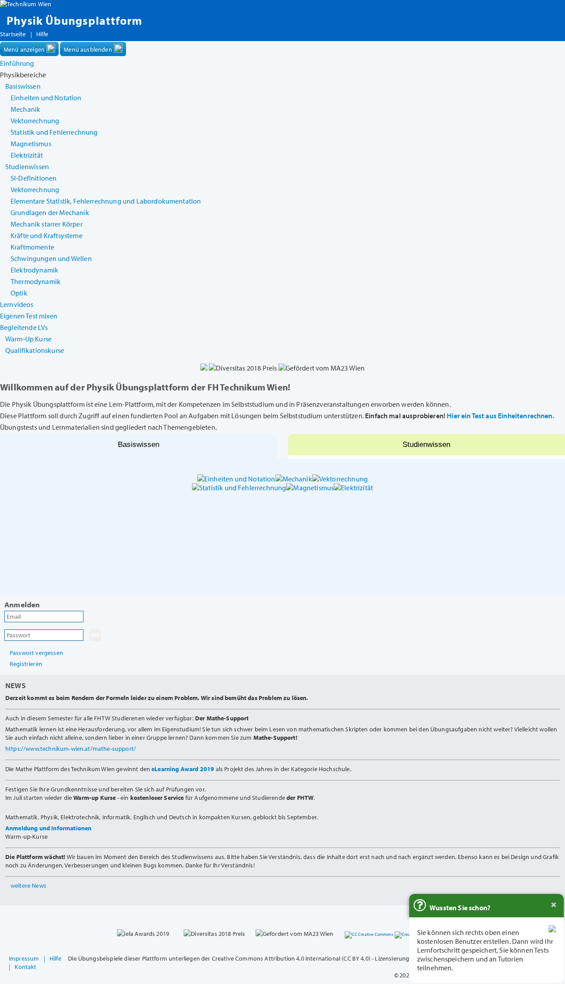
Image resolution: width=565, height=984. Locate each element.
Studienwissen (426, 444)
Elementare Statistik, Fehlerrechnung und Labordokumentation (106, 201)
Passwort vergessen (36, 652)
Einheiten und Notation (46, 97)
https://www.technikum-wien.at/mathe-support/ (70, 748)
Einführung (17, 63)
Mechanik (25, 109)
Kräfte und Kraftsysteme (47, 235)
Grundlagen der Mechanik (50, 212)
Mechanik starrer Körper (47, 224)
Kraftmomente (32, 246)
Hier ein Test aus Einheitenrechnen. (500, 415)
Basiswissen (138, 444)
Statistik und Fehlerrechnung (54, 132)
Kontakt (25, 966)
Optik (19, 292)
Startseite (13, 34)
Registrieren (26, 663)
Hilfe (42, 34)
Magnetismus (31, 143)
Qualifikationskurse (34, 350)
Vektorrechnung (35, 120)
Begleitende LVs (24, 327)
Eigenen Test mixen (28, 315)
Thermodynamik (35, 281)
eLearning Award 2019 (182, 768)
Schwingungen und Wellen (51, 258)
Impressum (24, 958)
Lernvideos (17, 304)
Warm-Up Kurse (28, 338)
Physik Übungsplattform (74, 20)
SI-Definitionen (33, 178)
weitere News (28, 885)
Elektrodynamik (34, 269)
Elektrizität (27, 155)
